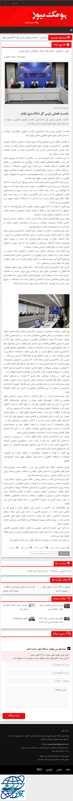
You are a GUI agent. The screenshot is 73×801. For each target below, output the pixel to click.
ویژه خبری (24, 51)
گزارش (49, 770)
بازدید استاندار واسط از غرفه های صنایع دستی (51, 607)
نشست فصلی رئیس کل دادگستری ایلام (44, 113)
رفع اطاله (54, 571)
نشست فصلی (65, 571)
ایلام (42, 51)
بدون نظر (25, 547)
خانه (68, 770)
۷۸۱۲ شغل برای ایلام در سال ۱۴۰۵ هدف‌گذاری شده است (51, 620)
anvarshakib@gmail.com (58, 744)
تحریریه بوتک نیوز (59, 547)
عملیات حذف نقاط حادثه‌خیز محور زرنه (15, 607)
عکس (59, 770)
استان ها (50, 51)
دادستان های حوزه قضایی (37, 571)
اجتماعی (43, 37)
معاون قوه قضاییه (20, 618)
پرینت (13, 547)
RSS (39, 770)
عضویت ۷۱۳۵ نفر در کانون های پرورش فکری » (56, 589)
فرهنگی (34, 51)
